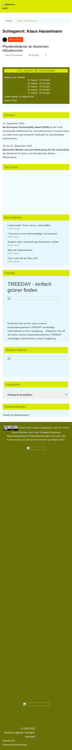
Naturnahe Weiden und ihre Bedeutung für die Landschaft (36, 149)
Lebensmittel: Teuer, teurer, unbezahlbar (29, 225)
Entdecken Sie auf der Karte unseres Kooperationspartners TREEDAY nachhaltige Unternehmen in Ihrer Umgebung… (31, 327)
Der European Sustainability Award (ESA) (26, 127)
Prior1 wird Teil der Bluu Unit (23, 258)
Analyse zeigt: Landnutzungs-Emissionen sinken (33, 241)
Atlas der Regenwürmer (20, 250)
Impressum (9, 740)
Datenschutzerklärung (15, 744)
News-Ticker (16, 39)
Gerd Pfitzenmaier (14, 55)
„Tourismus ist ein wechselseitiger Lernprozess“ (33, 233)
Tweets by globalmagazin (16, 415)
